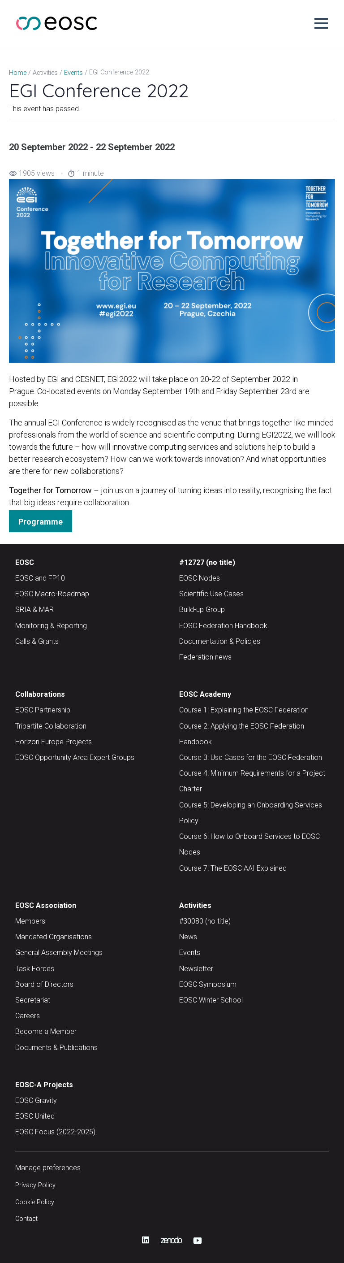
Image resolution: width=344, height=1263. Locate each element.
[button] (321, 23)
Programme (40, 521)
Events (189, 952)
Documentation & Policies (219, 641)
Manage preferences (48, 1167)
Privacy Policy (35, 1185)
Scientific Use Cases (211, 594)
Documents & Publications (56, 1047)
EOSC (24, 562)
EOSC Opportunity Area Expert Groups (74, 757)
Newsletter (196, 968)
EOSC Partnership (42, 710)
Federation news (205, 657)
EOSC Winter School (211, 1000)
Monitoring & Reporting (51, 625)
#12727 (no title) (207, 562)
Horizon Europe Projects (53, 742)
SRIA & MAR (34, 609)
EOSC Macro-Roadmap (52, 594)
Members (30, 921)
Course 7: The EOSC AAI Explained (233, 868)
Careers (27, 1015)
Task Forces (34, 968)
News (188, 937)
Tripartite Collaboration (50, 726)
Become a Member (46, 1031)
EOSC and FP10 (40, 578)
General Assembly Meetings (59, 952)
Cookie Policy (34, 1202)
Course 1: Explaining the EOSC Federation (244, 710)
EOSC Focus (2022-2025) (55, 1132)
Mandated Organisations (53, 937)
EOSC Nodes (199, 578)
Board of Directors (44, 984)
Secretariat (32, 1000)
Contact (26, 1219)
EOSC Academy (205, 694)
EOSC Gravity (36, 1100)
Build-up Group (202, 609)
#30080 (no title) (205, 921)
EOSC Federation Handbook (223, 625)
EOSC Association (45, 905)
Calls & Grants (37, 641)
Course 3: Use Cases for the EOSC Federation (250, 757)
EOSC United (35, 1116)
